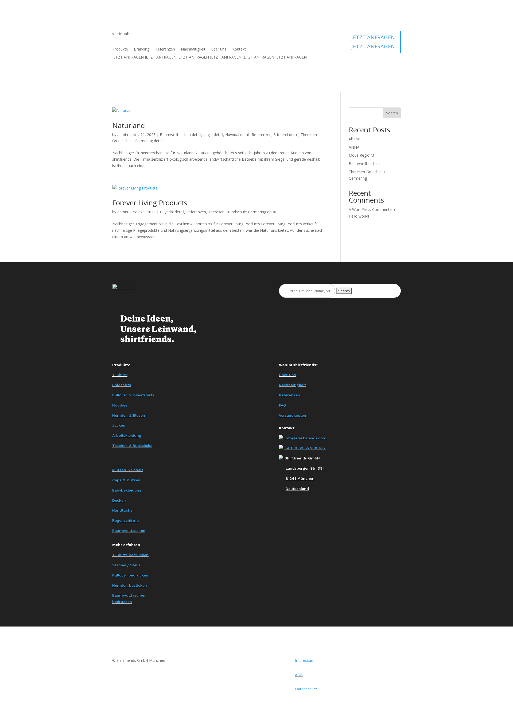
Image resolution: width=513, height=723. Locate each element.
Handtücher (123, 510)
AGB (299, 674)
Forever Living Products (149, 202)
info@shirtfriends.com (306, 438)
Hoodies (119, 405)
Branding (141, 49)
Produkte (120, 49)
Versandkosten (292, 415)
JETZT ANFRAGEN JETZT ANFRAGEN (373, 42)
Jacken (118, 425)
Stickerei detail (286, 134)
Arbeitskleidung (126, 435)
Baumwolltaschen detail (180, 134)
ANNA (354, 147)
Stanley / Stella (126, 565)
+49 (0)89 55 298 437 (305, 448)
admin (122, 134)
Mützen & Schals (127, 470)
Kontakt (239, 49)
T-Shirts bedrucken (130, 555)
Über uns (287, 375)
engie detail (213, 134)
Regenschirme (125, 520)
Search (392, 112)
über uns (218, 49)
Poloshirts (121, 385)
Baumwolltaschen (364, 163)
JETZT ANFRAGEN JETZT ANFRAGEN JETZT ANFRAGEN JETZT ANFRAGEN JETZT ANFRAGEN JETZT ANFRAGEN (209, 57)
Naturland (128, 125)
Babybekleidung (127, 490)
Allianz (354, 138)
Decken (119, 500)
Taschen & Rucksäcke (132, 445)
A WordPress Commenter (371, 209)
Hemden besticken (129, 585)
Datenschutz (306, 688)
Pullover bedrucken (130, 575)
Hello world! (359, 216)
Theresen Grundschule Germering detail (242, 211)
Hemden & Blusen (128, 415)
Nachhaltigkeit (193, 49)
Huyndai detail (237, 134)
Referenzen (165, 49)
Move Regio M (361, 155)
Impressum (304, 660)
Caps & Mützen (126, 480)
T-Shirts (119, 375)
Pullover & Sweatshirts (133, 395)
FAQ (282, 405)
